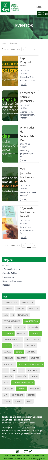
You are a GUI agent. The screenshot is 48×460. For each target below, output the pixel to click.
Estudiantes (23, 315)
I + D (5, 370)
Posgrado (21, 333)
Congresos (34, 309)
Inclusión (8, 376)
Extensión (8, 309)
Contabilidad (17, 395)
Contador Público (9, 273)
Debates (6, 285)
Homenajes (8, 358)
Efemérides (31, 352)
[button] (42, 14)
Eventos (13, 43)
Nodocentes (9, 364)
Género (19, 352)
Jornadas (21, 309)
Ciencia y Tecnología (13, 339)
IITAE (21, 370)
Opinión (7, 401)
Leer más (23, 84)
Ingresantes (33, 370)
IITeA (13, 370)
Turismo (7, 327)
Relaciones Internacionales (31, 364)
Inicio (4, 43)
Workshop (34, 389)
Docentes (35, 358)
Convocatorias (10, 302)
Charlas (34, 376)
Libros (29, 401)
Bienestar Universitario (23, 383)
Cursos (7, 346)
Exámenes (7, 352)
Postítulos (35, 333)
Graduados (31, 346)
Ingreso (17, 346)
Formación (21, 376)
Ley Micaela (8, 389)
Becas (6, 383)
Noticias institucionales (12, 281)
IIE (13, 315)
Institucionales (32, 339)
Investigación (8, 277)
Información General (11, 269)
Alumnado (6, 265)
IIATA (6, 315)
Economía (33, 327)
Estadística (20, 327)
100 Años (21, 389)
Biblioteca (21, 358)
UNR (5, 395)
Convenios (8, 333)
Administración (31, 321)
